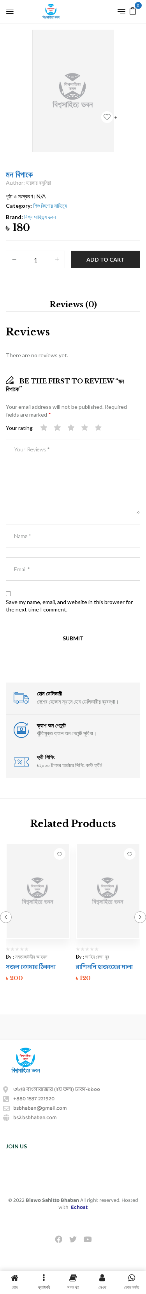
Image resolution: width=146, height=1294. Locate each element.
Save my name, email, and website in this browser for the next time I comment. (69, 606)
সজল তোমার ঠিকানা (31, 967)
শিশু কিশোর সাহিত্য (50, 205)
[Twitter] (72, 1239)
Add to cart (105, 259)
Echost (79, 1207)
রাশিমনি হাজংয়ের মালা (104, 967)
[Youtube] (87, 1239)
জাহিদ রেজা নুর (97, 957)
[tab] (73, 304)
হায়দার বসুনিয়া (38, 182)
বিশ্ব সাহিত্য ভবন (40, 217)
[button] (132, 10)
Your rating (19, 427)
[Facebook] (58, 1239)
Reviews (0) (73, 304)
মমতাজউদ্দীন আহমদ (31, 957)
